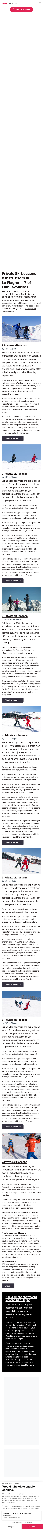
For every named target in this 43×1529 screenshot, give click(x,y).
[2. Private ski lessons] (21, 457)
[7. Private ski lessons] (21, 1146)
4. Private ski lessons (15, 735)
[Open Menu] (40, 3)
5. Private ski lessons (14, 877)
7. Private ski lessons (14, 1162)
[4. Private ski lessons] (21, 719)
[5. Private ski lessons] (21, 861)
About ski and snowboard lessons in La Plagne (21, 1298)
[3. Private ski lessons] (21, 600)
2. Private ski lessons (14, 473)
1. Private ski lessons (14, 345)
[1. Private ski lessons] (21, 329)
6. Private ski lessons (14, 1019)
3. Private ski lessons (15, 616)
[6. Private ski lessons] (21, 1004)
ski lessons (16, 1311)
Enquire (8, 1286)
